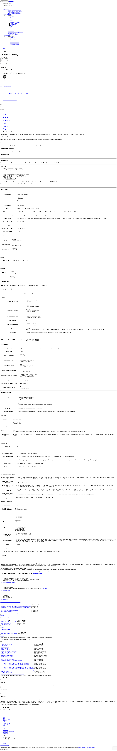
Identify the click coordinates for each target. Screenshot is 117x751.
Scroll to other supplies (4, 599)
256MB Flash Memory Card (6, 672)
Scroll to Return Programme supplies (7, 582)
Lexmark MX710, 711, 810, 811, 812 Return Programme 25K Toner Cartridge (16, 606)
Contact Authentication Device (6, 656)
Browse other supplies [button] (5, 617)
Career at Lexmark (6, 719)
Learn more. (44, 588)
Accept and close (4, 749)
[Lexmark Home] (11, 1)
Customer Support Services (13, 34)
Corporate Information (7, 741)
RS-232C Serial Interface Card (6, 644)
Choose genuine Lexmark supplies (14, 10)
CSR (4, 725)
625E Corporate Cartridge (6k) (6, 611)
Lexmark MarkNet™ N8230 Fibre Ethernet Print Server (11, 660)
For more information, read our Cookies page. (86, 747)
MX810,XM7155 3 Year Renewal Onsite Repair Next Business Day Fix (15, 663)
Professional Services (12, 33)
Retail (11, 20)
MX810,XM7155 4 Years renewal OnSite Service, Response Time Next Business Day (17, 670)
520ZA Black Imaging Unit (6, 623)
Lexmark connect (6, 723)
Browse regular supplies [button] (5, 629)
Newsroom (5, 720)
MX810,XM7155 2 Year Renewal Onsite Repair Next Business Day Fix (15, 661)
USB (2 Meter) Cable (5, 647)
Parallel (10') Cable (4, 648)
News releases (5, 732)
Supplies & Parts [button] (6, 9)
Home (4, 48)
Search (4, 3)
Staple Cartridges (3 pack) (6, 624)
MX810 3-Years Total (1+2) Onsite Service (9, 651)
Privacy (4, 743)
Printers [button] (4, 6)
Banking (12, 16)
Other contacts (3, 712)
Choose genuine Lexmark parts (14, 12)
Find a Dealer (5, 730)
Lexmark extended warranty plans (14, 13)
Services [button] (4, 28)
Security (11, 25)
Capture (11, 27)
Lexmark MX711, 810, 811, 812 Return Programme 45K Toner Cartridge (15, 607)
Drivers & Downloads (14, 42)
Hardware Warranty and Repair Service (15, 32)
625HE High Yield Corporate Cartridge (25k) (9, 610)
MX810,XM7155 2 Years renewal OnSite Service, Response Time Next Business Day (17, 667)
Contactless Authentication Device (7, 655)
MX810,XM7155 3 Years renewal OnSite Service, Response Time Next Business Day (17, 668)
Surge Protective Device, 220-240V (7, 659)
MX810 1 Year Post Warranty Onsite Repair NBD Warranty (12, 674)
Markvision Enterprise (14, 44)
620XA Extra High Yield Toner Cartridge (9, 633)
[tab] (60, 112)
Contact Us (5, 721)
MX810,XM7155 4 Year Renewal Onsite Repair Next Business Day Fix (15, 664)
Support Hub (12, 37)
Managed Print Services (12, 29)
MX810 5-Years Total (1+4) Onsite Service (9, 653)
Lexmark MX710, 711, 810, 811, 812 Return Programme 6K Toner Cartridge (15, 608)
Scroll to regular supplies (5, 590)
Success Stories (6, 726)
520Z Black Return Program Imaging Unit (9, 621)
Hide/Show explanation (37, 573)
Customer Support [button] (6, 35)
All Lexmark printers (12, 7)
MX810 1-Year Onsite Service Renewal (8, 652)
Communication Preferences (8, 731)
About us (4, 718)
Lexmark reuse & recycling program (15, 11)
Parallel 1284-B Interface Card (6, 645)
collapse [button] (2, 615)
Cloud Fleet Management (15, 22)
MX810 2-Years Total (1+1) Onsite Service (9, 665)
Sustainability (5, 724)
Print (11, 26)
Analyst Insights (6, 733)
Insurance (12, 17)
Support (4, 728)
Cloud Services (13, 24)
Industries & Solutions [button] (7, 14)
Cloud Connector (13, 23)
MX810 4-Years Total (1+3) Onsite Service (9, 649)
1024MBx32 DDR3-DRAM (6, 671)
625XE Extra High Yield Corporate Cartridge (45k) (10, 612)
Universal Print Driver (14, 43)
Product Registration (14, 38)
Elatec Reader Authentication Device (8, 657)
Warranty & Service (14, 39)
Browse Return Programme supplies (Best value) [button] (10, 602)
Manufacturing (13, 18)
